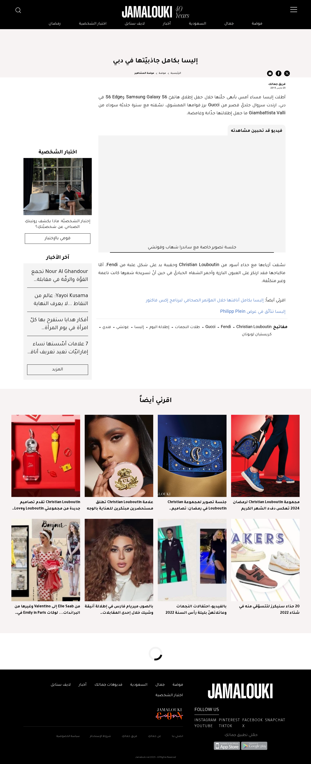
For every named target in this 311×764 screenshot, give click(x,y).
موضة (257, 24)
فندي (106, 326)
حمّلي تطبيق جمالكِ (240, 735)
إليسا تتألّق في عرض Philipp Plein (253, 311)
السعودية (197, 24)
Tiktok (225, 726)
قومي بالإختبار (58, 238)
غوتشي (122, 326)
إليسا (138, 326)
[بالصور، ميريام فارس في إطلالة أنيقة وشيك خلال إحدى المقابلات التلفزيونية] (119, 560)
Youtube (203, 726)
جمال (229, 24)
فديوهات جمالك (108, 685)
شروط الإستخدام (100, 736)
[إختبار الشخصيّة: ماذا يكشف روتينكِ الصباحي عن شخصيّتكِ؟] (57, 186)
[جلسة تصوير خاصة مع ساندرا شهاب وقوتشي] (192, 190)
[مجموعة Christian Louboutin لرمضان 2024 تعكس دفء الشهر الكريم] (265, 456)
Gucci (209, 326)
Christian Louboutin (253, 326)
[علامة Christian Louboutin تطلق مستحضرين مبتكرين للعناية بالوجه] (119, 456)
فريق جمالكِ (129, 736)
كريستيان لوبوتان (257, 333)
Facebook (252, 720)
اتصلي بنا (177, 736)
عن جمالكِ (154, 736)
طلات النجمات (187, 326)
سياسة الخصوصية (68, 736)
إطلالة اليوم (158, 326)
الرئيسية (176, 73)
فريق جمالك (277, 84)
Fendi (225, 326)
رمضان (55, 24)
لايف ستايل (135, 24)
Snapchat (275, 720)
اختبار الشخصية (93, 24)
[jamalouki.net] (155, 12)
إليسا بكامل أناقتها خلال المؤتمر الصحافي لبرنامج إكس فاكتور (205, 300)
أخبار (167, 24)
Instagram (205, 720)
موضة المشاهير (144, 73)
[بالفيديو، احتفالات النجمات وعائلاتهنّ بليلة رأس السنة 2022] (192, 560)
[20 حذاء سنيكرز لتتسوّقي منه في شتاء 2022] (265, 560)
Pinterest (229, 720)
